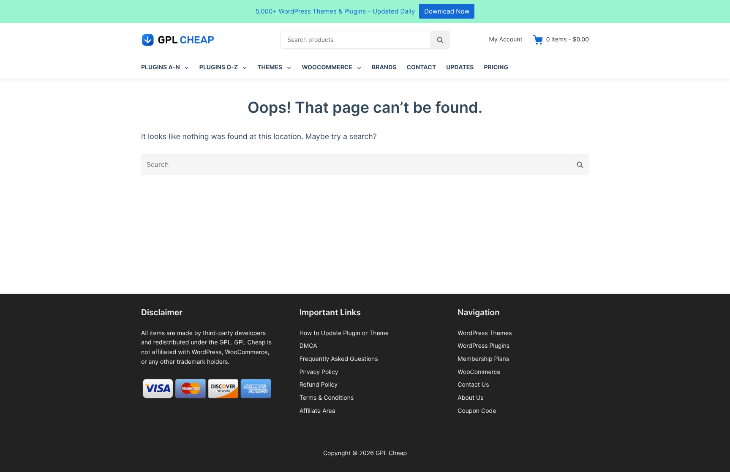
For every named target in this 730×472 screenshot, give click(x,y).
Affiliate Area (317, 411)
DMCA (308, 345)
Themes (269, 67)
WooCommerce (327, 67)
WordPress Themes (485, 333)
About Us (470, 397)
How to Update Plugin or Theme (344, 333)
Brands (384, 67)
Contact (421, 67)
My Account (506, 39)
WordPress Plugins (483, 345)
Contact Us (473, 384)
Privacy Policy (319, 372)
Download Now (446, 11)
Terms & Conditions (327, 397)
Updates (460, 67)
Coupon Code (477, 411)
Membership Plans (483, 359)
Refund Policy (319, 384)
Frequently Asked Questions (339, 359)
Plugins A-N (160, 67)
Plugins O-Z (218, 67)
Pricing (496, 67)
